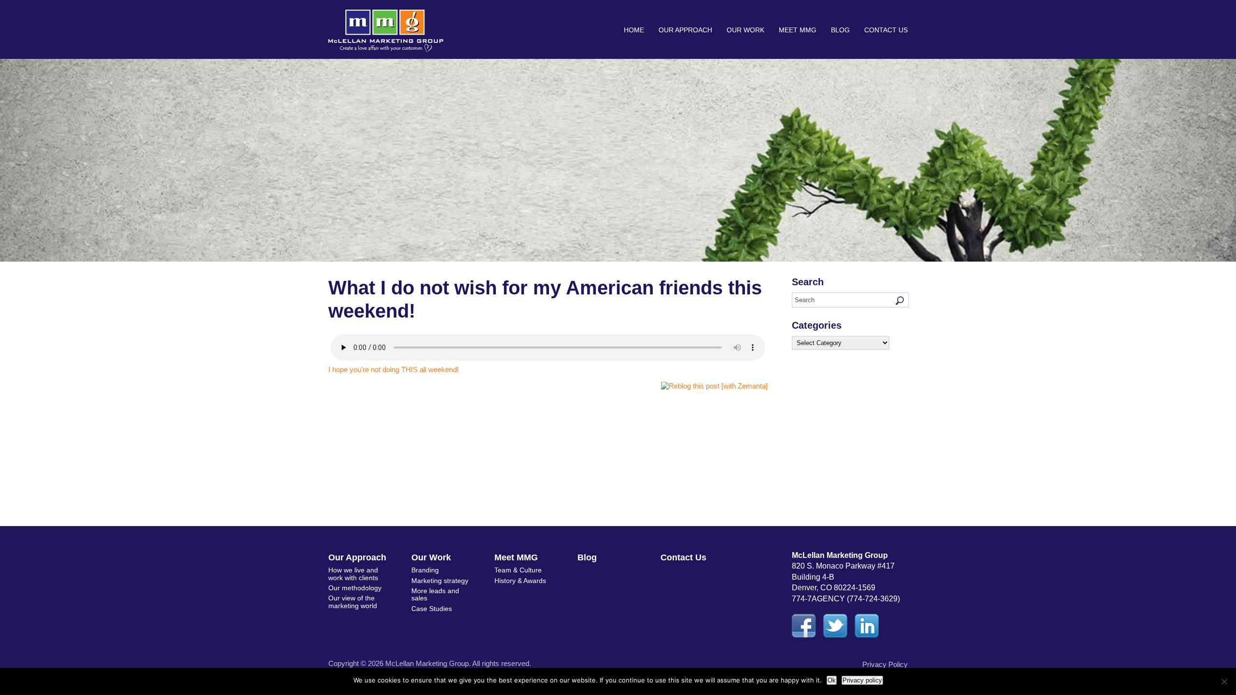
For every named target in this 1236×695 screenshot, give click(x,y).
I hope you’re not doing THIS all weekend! (393, 369)
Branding (425, 570)
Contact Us (886, 30)
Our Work (745, 30)
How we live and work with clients (353, 573)
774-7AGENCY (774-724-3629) (846, 599)
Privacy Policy (885, 664)
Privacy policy (862, 680)
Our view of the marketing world (352, 601)
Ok (832, 680)
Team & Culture (518, 570)
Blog (840, 30)
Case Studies (431, 608)
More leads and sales (435, 594)
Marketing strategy (439, 580)
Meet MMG (797, 30)
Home (634, 30)
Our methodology (354, 588)
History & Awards (520, 580)
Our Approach (685, 30)
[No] (1224, 681)
